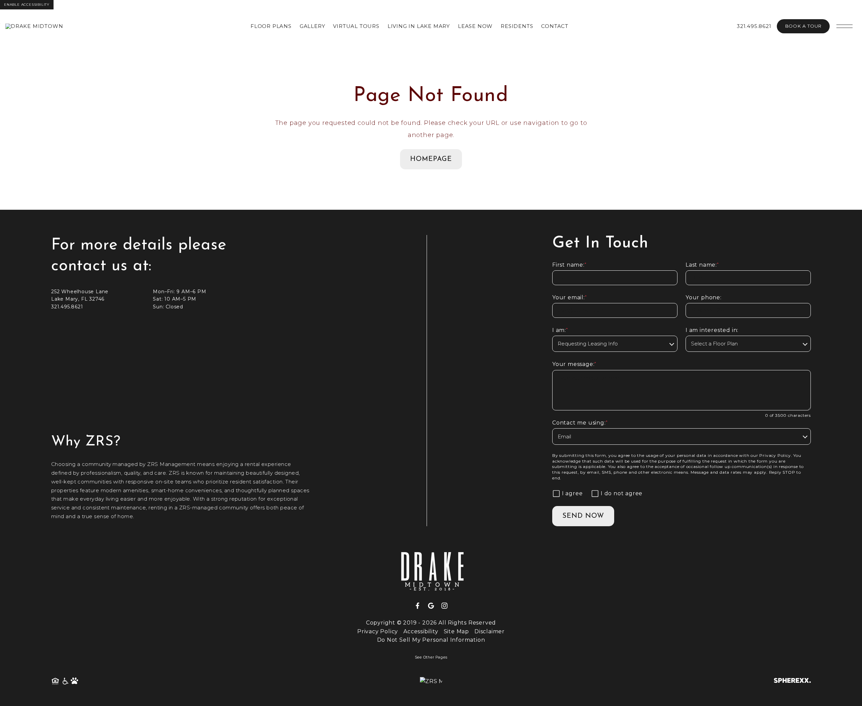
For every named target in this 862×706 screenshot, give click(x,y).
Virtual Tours (356, 26)
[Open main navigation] (844, 26)
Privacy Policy (775, 455)
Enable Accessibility (26, 4)
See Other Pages (431, 657)
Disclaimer (489, 631)
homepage (431, 159)
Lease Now (475, 26)
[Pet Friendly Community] (75, 681)
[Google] (433, 606)
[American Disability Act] (65, 681)
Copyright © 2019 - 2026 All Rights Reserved (431, 622)
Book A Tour (803, 26)
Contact (554, 26)
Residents (517, 26)
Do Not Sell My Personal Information (431, 640)
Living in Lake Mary (419, 26)
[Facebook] (420, 606)
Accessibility (420, 631)
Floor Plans (271, 26)
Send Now (583, 516)
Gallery (312, 26)
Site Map (456, 631)
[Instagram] (444, 606)
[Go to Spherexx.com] (792, 681)
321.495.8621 (754, 26)
